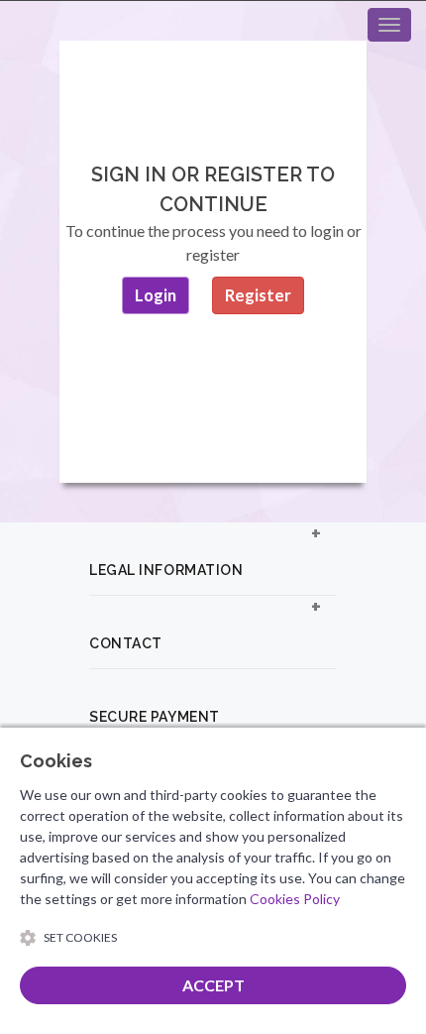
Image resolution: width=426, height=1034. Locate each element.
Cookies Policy (295, 898)
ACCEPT (213, 985)
